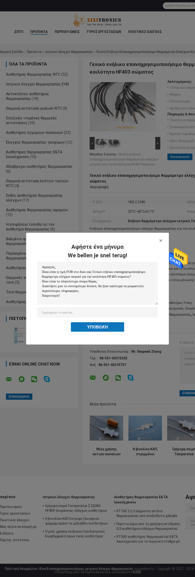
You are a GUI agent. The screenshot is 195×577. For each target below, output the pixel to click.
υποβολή (97, 326)
